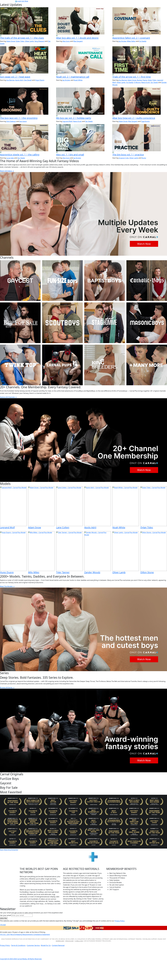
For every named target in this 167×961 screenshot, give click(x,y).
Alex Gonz (66, 41)
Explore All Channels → (8, 397)
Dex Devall (28, 80)
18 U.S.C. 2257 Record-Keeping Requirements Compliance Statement (25, 934)
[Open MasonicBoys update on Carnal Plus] (139, 35)
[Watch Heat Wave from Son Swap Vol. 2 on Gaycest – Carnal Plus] (27, 59)
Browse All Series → (7, 687)
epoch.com (69, 941)
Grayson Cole (124, 158)
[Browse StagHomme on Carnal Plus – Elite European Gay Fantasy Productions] (104, 322)
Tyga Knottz (145, 121)
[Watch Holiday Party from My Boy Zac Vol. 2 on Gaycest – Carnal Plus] (83, 101)
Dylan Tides (20, 41)
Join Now (25, 1)
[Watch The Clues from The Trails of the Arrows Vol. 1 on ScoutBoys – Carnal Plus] (27, 20)
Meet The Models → (7, 586)
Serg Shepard (39, 41)
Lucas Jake (10, 158)
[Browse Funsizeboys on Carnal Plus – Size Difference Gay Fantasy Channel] (62, 280)
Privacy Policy (5, 945)
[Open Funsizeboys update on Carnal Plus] (83, 74)
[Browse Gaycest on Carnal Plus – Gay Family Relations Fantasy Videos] (20, 280)
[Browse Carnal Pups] (62, 365)
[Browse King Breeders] (104, 365)
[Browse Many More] (146, 365)
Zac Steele (154, 82)
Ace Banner (10, 80)
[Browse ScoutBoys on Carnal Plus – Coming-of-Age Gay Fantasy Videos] (62, 322)
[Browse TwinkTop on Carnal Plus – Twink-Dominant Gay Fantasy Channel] (20, 365)
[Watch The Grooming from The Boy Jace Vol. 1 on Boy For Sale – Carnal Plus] (27, 101)
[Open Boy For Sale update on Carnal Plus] (27, 116)
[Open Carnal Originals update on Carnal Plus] (139, 152)
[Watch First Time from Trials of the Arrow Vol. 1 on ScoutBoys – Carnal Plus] (139, 59)
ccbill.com (79, 941)
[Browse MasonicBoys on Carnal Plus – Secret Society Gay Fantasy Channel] (146, 322)
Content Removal (58, 945)
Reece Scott (145, 82)
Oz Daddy (142, 41)
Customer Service (33, 945)
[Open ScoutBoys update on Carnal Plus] (27, 35)
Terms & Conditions (18, 945)
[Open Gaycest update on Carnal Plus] (27, 74)
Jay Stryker (122, 41)
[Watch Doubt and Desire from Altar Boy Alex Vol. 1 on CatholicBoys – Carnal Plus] (83, 20)
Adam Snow (10, 41)
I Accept (3, 925)
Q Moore (137, 82)
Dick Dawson (11, 121)
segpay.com (60, 941)
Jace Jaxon (23, 121)
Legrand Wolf (67, 121)
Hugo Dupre (39, 80)
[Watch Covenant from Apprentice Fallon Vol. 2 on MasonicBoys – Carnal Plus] (139, 20)
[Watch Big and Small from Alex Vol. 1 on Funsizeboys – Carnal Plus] (83, 137)
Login (19, 1)
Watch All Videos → (7, 171)
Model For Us (46, 945)
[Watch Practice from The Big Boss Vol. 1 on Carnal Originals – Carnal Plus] (139, 137)
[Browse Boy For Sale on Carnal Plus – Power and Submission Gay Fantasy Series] (20, 322)
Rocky (144, 158)
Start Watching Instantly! (9, 850)
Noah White (78, 80)
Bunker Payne (142, 80)
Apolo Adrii (19, 80)
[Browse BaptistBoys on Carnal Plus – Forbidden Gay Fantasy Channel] (104, 280)
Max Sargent (78, 41)
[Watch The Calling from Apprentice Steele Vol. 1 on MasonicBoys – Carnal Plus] (27, 137)
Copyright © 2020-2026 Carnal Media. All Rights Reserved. (21, 959)
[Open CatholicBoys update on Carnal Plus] (83, 35)
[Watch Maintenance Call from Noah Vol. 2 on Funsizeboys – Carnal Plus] (83, 59)
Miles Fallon (131, 41)
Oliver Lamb (29, 41)
